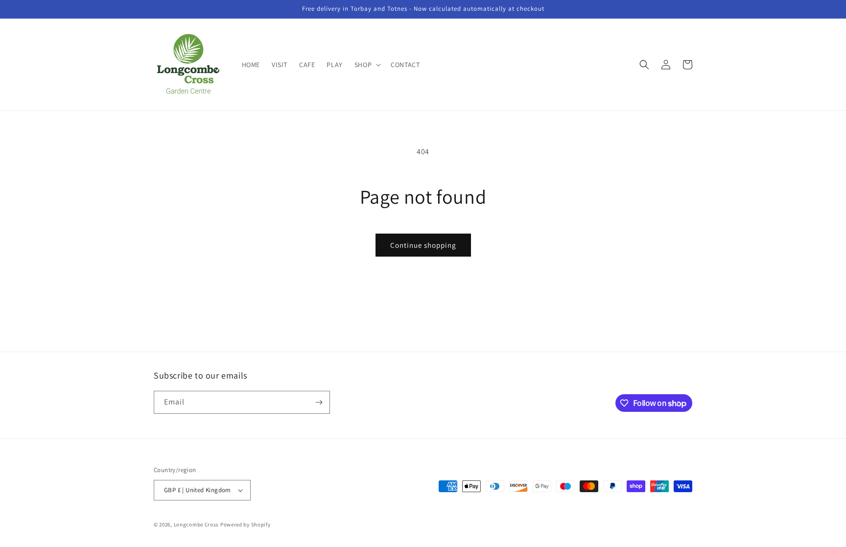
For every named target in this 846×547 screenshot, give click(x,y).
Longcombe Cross (196, 524)
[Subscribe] (318, 402)
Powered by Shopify (245, 524)
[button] (367, 64)
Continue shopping (423, 245)
